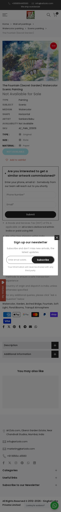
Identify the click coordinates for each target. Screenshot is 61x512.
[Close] (56, 237)
